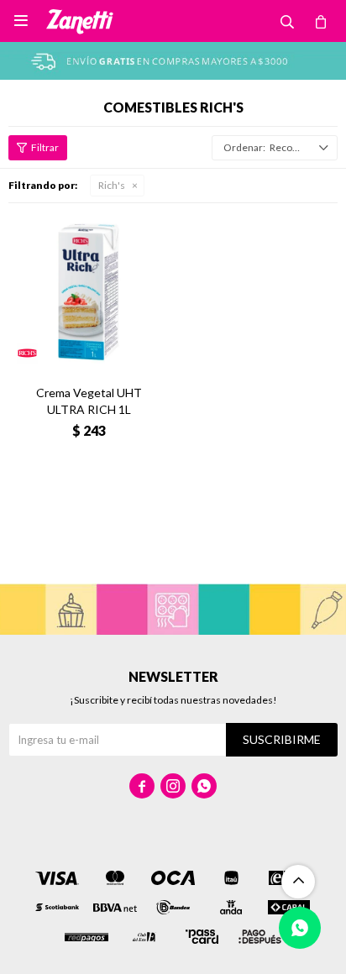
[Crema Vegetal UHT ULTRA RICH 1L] (88, 292)
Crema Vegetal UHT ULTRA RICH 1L (89, 400)
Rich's (111, 185)
